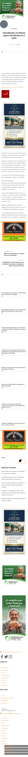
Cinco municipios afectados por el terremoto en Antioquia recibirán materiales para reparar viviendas (14, 329)
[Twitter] (6, 657)
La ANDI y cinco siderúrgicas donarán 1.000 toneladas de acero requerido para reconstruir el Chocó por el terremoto (14, 351)
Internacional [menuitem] (5, 720)
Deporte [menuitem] (4, 735)
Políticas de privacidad (7, 698)
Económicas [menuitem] (5, 728)
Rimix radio (4, 709)
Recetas (4, 680)
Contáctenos (5, 700)
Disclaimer (4, 703)
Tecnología (5, 685)
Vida (3, 672)
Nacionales (5, 667)
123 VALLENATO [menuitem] (8, 746)
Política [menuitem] (4, 741)
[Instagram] (10, 657)
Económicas (5, 677)
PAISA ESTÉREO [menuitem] (8, 751)
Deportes (4, 683)
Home (3, 695)
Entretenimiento (6, 675)
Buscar (3, 457)
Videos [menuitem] (4, 730)
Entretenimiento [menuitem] (6, 725)
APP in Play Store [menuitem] (8, 753)
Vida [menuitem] (3, 723)
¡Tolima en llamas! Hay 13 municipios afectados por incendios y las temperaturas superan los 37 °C (13, 405)
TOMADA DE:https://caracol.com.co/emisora (12, 87)
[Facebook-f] (2, 657)
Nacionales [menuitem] (5, 718)
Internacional (5, 670)
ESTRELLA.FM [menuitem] (8, 748)
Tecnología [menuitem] (5, 738)
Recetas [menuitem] (4, 733)
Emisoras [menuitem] (4, 743)
